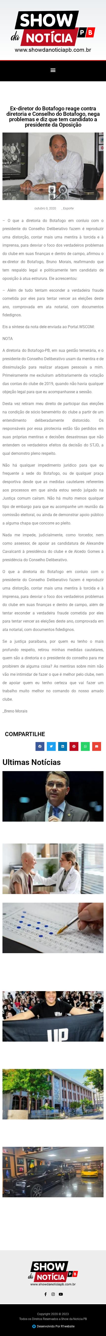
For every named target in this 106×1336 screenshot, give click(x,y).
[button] (53, 70)
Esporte (68, 208)
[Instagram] (53, 1294)
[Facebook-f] (45, 1294)
